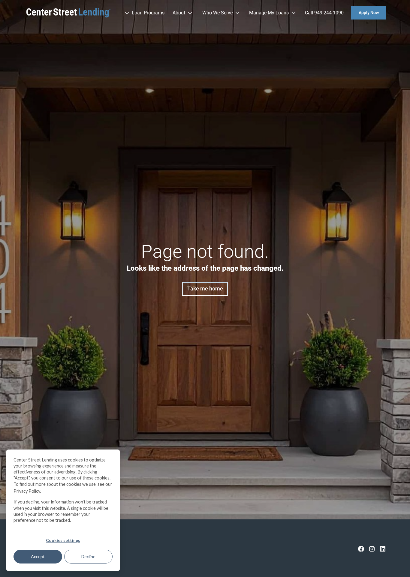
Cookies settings (63, 540)
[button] (143, 13)
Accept (38, 556)
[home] (69, 13)
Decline (88, 556)
